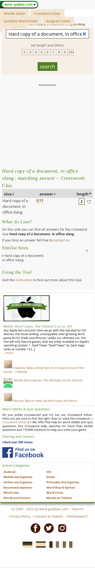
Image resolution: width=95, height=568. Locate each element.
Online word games (17, 482)
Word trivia (54, 493)
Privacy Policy (20, 516)
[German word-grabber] (26, 544)
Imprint (77, 509)
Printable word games (62, 482)
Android (9, 472)
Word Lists (11, 493)
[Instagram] (61, 528)
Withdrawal (76, 516)
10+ (71, 52)
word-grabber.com (53, 509)
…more (8, 353)
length (83, 194)
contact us (61, 240)
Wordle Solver (14, 13)
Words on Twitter (59, 498)
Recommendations (17, 488)
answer (46, 194)
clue (8, 194)
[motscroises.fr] (53, 544)
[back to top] (87, 250)
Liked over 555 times (17, 442)
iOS (48, 472)
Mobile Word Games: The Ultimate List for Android (48, 380)
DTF (40, 200)
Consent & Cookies (48, 516)
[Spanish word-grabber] (39, 544)
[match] (89, 201)
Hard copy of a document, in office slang (15, 206)
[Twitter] (47, 528)
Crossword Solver (47, 13)
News (50, 477)
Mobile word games (17, 477)
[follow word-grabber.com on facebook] (23, 452)
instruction (23, 280)
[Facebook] (34, 528)
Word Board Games (60, 488)
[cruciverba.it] (66, 544)
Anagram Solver (58, 21)
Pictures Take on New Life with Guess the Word (45, 401)
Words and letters (16, 498)
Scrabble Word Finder (21, 21)
